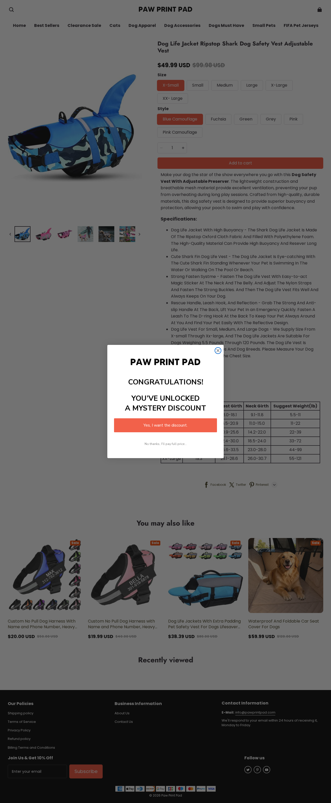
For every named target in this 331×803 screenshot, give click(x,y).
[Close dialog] (218, 350)
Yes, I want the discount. (165, 425)
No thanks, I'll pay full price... (166, 444)
